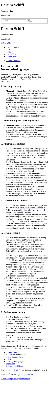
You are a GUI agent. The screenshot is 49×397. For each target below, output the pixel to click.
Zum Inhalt (5, 15)
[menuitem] (9, 52)
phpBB (14, 370)
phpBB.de (28, 374)
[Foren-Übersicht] (8, 43)
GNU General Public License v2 (31, 208)
